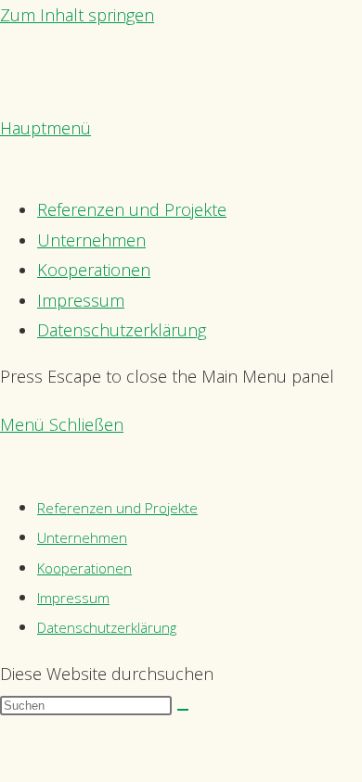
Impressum (73, 597)
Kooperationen (84, 568)
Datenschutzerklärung (106, 627)
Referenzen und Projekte (117, 507)
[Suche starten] (182, 710)
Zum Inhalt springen (77, 15)
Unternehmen (82, 537)
